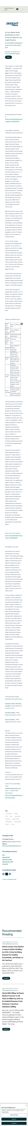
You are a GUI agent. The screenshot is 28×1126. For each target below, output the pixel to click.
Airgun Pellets (17, 816)
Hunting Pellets (9, 821)
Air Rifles (16, 813)
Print (3, 855)
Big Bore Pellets (16, 819)
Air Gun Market (9, 813)
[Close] (26, 1105)
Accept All (14, 1123)
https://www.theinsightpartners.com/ (11, 845)
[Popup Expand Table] (22, 324)
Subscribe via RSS (7, 859)
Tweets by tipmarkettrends (9, 879)
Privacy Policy (5, 1112)
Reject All (14, 1119)
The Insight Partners (14, 53)
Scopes (7, 824)
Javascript (5, 864)
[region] (14, 1114)
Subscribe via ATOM (7, 861)
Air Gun (12, 824)
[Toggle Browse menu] (22, 9)
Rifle (7, 816)
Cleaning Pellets (17, 821)
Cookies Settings (14, 1115)
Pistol (11, 816)
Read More (6, 978)
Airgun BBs (8, 819)
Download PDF (6, 857)
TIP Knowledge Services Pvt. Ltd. (10, 943)
